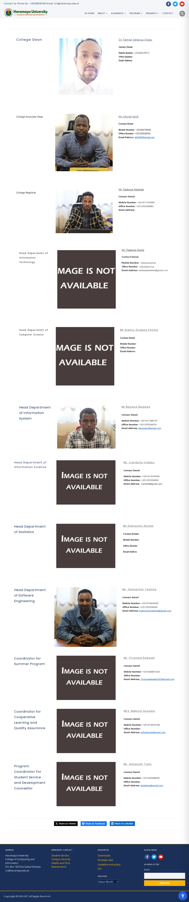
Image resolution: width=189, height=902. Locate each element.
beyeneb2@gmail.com (149, 428)
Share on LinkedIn (124, 823)
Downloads (104, 855)
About (101, 13)
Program (134, 13)
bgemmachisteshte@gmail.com (155, 610)
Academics (117, 13)
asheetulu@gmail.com (151, 785)
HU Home (89, 13)
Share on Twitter (67, 823)
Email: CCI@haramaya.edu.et (63, 3)
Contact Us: (10, 3)
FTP (100, 869)
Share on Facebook (95, 823)
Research (151, 13)
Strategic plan (105, 860)
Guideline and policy (109, 864)
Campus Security (61, 859)
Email (147, 869)
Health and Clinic (61, 863)
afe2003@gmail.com (145, 137)
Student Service (60, 855)
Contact (168, 13)
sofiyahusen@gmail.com (153, 732)
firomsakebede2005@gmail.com (157, 679)
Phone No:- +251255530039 (31, 3)
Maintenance (59, 866)
